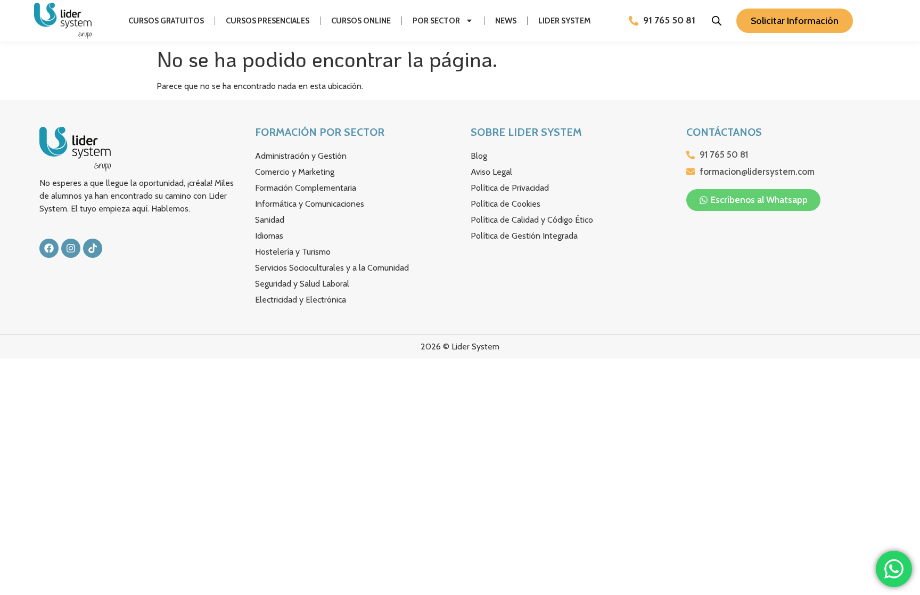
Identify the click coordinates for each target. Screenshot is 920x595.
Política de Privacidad (510, 188)
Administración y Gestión (301, 156)
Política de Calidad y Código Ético (532, 220)
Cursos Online (361, 21)
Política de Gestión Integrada (524, 236)
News (505, 21)
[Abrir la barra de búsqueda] (716, 21)
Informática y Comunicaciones (309, 204)
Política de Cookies (505, 204)
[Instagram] (70, 248)
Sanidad (269, 220)
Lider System (564, 21)
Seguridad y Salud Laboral (302, 284)
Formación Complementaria (305, 188)
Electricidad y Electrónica (300, 300)
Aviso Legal (491, 172)
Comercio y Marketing (294, 172)
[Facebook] (49, 248)
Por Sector (436, 21)
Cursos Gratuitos (166, 21)
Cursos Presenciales (267, 21)
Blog (479, 156)
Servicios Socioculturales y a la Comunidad (332, 268)
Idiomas (269, 236)
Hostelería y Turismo (293, 252)
